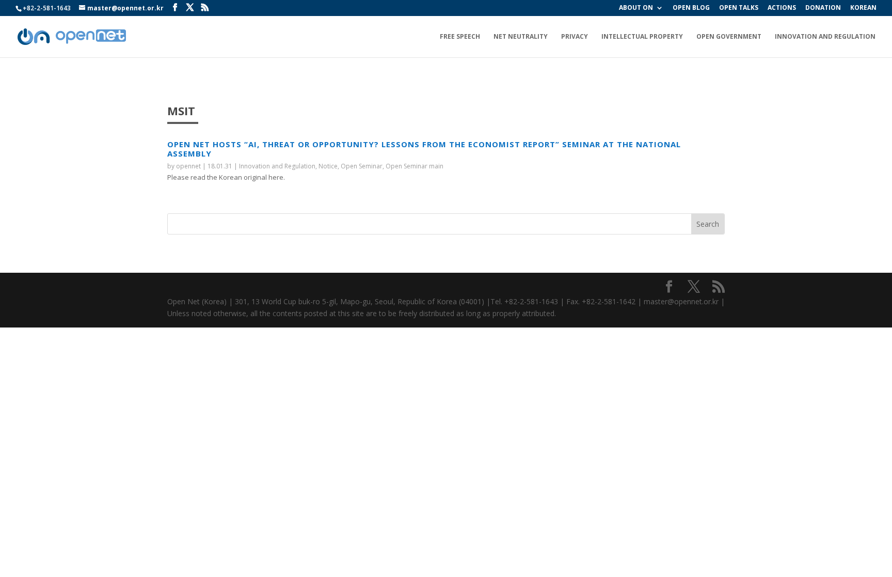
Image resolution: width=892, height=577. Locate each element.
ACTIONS (782, 8)
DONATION (823, 8)
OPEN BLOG (691, 8)
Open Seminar (362, 166)
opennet (188, 166)
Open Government (728, 37)
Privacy (574, 37)
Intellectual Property (642, 37)
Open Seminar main (414, 166)
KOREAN (863, 8)
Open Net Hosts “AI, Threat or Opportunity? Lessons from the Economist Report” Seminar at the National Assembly (424, 149)
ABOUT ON (636, 8)
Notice (328, 166)
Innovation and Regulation (825, 37)
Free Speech (460, 37)
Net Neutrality (520, 37)
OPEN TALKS (738, 8)
